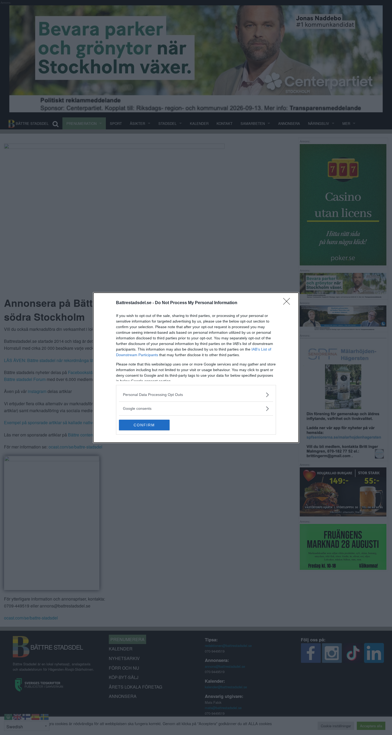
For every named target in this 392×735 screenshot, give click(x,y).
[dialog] (196, 368)
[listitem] (196, 395)
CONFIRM (144, 425)
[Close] (288, 303)
